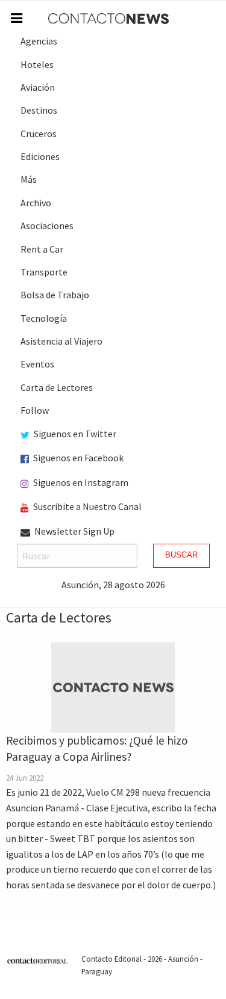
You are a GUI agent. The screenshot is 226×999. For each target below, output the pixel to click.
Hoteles (37, 64)
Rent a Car (41, 249)
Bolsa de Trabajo (54, 295)
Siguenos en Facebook (77, 458)
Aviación (37, 87)
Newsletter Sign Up (74, 531)
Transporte (43, 272)
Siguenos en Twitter (74, 434)
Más (28, 179)
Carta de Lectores (56, 387)
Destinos (38, 110)
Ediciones (40, 156)
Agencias (38, 41)
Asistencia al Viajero (61, 341)
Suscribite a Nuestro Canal (86, 506)
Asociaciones (47, 226)
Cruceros (38, 134)
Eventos (37, 364)
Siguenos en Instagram (79, 482)
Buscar (181, 554)
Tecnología (43, 318)
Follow (34, 410)
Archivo (35, 203)
